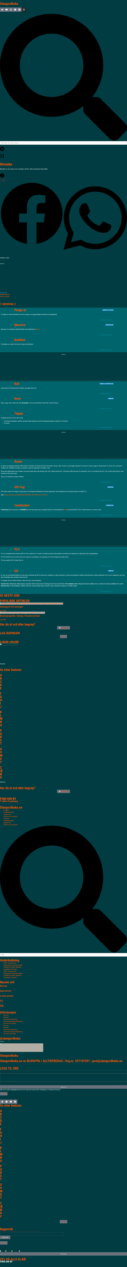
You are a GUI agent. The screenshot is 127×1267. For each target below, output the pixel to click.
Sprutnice (5, 990)
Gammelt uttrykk (108, 310)
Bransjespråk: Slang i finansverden (20, 615)
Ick (16, 571)
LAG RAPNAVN (10, 633)
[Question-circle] (11, 9)
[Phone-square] (19, 9)
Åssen (18, 461)
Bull (16, 384)
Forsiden (6, 810)
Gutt (3, 1251)
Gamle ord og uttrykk (10, 816)
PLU (17, 549)
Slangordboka (9, 4)
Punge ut (20, 310)
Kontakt (6, 1017)
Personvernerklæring (10, 1019)
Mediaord (110, 487)
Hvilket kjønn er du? (6, 1249)
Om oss (5, 1015)
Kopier (3, 180)
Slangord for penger (11, 606)
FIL (1, 1000)
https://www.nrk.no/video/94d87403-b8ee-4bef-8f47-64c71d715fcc (26, 495)
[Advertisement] (52, 277)
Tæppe (18, 413)
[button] (32, 214)
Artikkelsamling (8, 812)
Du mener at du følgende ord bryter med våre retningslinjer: (20, 1231)
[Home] (2, 9)
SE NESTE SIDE (10, 595)
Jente (8, 1251)
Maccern (19, 325)
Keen (17, 398)
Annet (22, 1251)
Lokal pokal (6, 995)
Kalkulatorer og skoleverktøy (12, 965)
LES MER (3, 610)
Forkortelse (109, 325)
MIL (2, 1005)
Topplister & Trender (10, 969)
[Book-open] (6, 9)
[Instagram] (24, 9)
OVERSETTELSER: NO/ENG (12, 967)
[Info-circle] (15, 9)
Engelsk (102, 383)
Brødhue (19, 340)
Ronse (3, 985)
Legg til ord (7, 814)
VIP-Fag (19, 487)
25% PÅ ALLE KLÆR (13, 1260)
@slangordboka (10, 1038)
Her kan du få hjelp (9, 1023)
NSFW (65, 510)
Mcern (38, 329)
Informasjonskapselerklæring (13, 1021)
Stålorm (15, 1251)
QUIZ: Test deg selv (9, 963)
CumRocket (21, 505)
